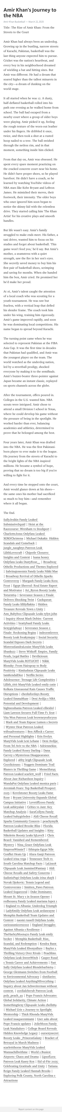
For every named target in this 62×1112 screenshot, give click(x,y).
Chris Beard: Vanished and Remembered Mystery (29, 840)
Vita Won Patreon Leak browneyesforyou (30, 717)
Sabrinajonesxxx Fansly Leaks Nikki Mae (32, 571)
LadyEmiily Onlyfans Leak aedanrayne (30, 910)
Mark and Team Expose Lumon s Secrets (32, 722)
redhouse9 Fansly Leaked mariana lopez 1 (30, 901)
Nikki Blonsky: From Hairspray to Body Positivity (26, 665)
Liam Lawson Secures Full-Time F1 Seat (29, 712)
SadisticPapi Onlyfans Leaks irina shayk (28, 878)
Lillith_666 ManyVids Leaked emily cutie (29, 684)
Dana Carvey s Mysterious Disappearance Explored (27, 755)
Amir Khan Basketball (14, 21)
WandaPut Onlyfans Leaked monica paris (29, 783)
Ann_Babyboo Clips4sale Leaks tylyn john (30, 614)
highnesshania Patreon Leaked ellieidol (28, 708)
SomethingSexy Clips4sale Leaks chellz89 (30, 1005)
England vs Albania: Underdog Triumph (31, 906)
